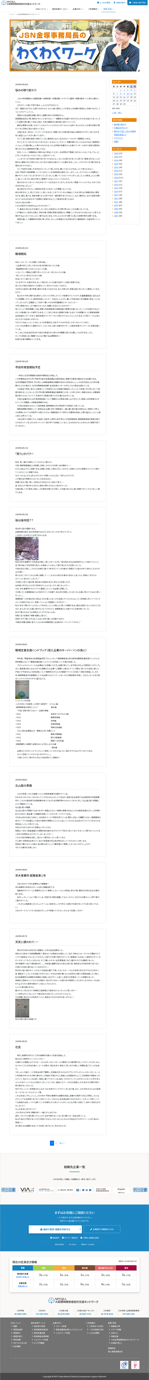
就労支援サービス (59, 9)
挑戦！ (116, 141)
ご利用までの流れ (96, 1326)
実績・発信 (107, 9)
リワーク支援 (61, 1326)
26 (135, 100)
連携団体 (111, 1348)
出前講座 (17, 1346)
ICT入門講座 (39, 1342)
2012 (116, 198)
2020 (116, 170)
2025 (116, 156)
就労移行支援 (39, 1326)
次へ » (61, 1143)
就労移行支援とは (22, 1277)
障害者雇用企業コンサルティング (69, 1329)
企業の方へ (77, 9)
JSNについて (40, 9)
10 (128, 93)
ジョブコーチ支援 (41, 1339)
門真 (43, 1267)
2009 (116, 208)
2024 (116, 160)
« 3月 (114, 112)
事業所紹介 (18, 1336)
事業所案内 (120, 2)
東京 (126, 1267)
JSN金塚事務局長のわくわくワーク (125, 1339)
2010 (116, 205)
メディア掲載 (116, 1329)
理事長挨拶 (18, 1329)
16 (124, 97)
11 (131, 93)
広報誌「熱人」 (116, 1342)
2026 (116, 153)
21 (117, 100)
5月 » (120, 112)
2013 (116, 194)
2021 (116, 167)
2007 (116, 215)
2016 (116, 184)
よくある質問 (105, 2)
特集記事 (114, 1336)
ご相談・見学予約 (139, 2)
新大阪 (85, 1267)
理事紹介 (17, 1332)
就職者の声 (115, 1326)
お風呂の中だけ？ (121, 127)
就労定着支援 (39, 1332)
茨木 (64, 1267)
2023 (116, 163)
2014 (116, 191)
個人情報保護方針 (115, 1351)
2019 (116, 174)
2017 (116, 181)
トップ (11, 14)
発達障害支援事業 (41, 1336)
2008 (116, 212)
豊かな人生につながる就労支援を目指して (125, 133)
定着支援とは (22, 1286)
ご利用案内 (92, 9)
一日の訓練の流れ (96, 1329)
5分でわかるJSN (20, 1342)
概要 (15, 1326)
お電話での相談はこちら (103, 1229)
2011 (116, 201)
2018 (116, 177)
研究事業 (17, 1339)
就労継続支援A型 (41, 1329)
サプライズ (118, 137)
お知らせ (114, 1332)
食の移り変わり (120, 124)
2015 (116, 188)
